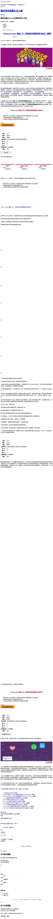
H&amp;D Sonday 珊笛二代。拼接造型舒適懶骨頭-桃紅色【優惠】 (27, 34)
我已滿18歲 (3, 916)
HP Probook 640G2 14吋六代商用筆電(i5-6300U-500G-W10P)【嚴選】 (19, 796)
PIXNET (16, 899)
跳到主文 (3, 14)
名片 (4, 27)
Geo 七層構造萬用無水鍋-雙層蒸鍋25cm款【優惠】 (15, 798)
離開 (8, 916)
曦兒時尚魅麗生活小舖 (12, 11)
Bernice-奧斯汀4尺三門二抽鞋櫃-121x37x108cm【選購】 (16, 803)
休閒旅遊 (12, 21)
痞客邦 (8, 823)
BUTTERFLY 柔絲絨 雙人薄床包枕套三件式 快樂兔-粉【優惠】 (18, 808)
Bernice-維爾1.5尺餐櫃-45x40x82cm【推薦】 (13, 799)
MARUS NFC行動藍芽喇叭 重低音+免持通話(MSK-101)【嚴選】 (19, 806)
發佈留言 (3, 841)
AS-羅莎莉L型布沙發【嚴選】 (10, 793)
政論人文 (11, 827)
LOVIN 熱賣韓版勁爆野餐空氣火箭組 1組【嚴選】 (15, 804)
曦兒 (2, 815)
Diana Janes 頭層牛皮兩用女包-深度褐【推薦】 (14, 801)
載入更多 (3, 832)
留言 (11, 823)
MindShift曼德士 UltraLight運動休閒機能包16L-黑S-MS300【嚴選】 (19, 794)
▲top (2, 829)
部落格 (5, 26)
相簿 (4, 24)
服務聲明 (39, 899)
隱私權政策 (34, 899)
